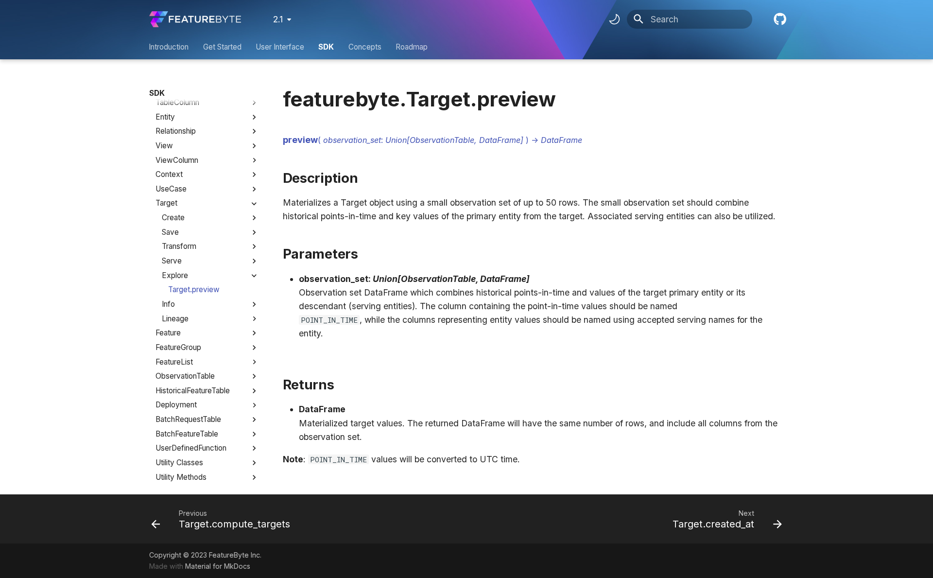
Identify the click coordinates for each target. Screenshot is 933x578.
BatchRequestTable (188, 419)
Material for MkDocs (217, 566)
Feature (168, 332)
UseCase (171, 188)
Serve (172, 260)
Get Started (222, 47)
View (164, 145)
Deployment (176, 404)
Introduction (169, 47)
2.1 (278, 19)
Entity (165, 117)
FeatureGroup (178, 347)
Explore (175, 275)
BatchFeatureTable (187, 433)
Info (168, 304)
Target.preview (194, 289)
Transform (179, 246)
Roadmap (412, 47)
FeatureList (174, 362)
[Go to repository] (779, 19)
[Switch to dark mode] (614, 19)
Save (170, 232)
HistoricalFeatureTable (193, 390)
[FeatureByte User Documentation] (195, 19)
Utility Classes (179, 462)
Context (169, 174)
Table (165, 87)
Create (173, 217)
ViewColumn (177, 160)
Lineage (175, 318)
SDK (326, 47)
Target (166, 203)
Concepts (364, 47)
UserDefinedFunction (191, 448)
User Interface (280, 47)
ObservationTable (185, 376)
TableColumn (177, 102)
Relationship (176, 131)
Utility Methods (181, 477)
